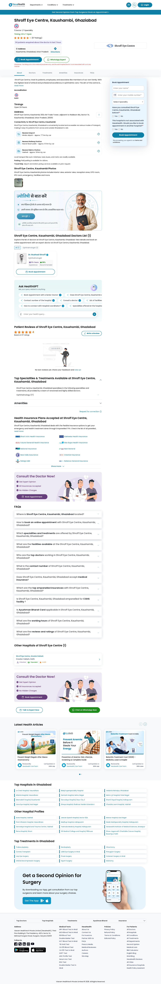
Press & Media (87, 944)
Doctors (32, 73)
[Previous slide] (140, 724)
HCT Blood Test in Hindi (68, 941)
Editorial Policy (110, 938)
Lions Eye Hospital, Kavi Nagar (27, 804)
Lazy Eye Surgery (22, 856)
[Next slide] (145, 724)
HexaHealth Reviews (134, 959)
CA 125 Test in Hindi (66, 950)
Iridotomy (109, 861)
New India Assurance (29, 455)
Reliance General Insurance (76, 461)
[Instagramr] (28, 944)
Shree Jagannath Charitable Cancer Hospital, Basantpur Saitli (123, 832)
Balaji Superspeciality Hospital (72, 790)
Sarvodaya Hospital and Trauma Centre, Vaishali (34, 827)
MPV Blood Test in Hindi (68, 929)
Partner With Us (88, 938)
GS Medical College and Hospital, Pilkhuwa (77, 831)
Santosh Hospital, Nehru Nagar (72, 795)
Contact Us (86, 932)
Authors (85, 950)
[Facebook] (16, 944)
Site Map (85, 956)
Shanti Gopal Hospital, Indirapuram (119, 800)
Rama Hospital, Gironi (24, 831)
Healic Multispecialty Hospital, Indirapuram (122, 822)
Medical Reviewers (89, 947)
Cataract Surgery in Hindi (115, 856)
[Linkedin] (24, 944)
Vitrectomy (110, 847)
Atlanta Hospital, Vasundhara (27, 795)
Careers (85, 953)
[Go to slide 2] (81, 774)
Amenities (63, 73)
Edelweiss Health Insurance (75, 436)
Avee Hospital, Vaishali (24, 818)
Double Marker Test (66, 938)
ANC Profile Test (65, 956)
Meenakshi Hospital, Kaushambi (28, 800)
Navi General (69, 449)
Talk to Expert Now (31, 710)
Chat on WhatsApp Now (86, 710)
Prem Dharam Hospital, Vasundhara (29, 822)
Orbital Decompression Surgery (28, 861)
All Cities (130, 962)
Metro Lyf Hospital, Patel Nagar (117, 795)
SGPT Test (63, 953)
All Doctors (131, 929)
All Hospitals (131, 932)
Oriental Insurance (72, 455)
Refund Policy (109, 932)
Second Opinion (133, 944)
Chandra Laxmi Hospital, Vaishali (118, 804)
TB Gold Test (64, 944)
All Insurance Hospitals (136, 965)
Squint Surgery (66, 861)
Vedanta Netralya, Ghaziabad (117, 790)
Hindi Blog (130, 956)
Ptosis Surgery (66, 856)
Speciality (28, 30)
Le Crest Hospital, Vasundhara (27, 790)
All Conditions (132, 935)
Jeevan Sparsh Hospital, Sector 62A (74, 818)
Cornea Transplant (23, 852)
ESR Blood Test (65, 935)
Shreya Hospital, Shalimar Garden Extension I (78, 804)
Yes (116, 116)
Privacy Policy (109, 929)
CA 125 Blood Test (66, 947)
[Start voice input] (94, 314)
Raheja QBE (25, 461)
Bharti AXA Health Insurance (32, 436)
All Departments (133, 941)
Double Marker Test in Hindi (67, 966)
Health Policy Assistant (136, 968)
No (122, 116)
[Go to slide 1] (79, 774)
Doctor (17, 30)
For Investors (87, 935)
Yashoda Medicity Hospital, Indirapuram (76, 827)
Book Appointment (37, 271)
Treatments (47, 73)
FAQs (92, 73)
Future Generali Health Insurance (34, 442)
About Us (85, 929)
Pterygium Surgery (113, 852)
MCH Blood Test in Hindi (68, 932)
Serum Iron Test (65, 959)
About (19, 73)
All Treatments (132, 938)
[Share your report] (21, 314)
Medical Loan (132, 947)
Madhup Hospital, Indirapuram (72, 822)
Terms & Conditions (112, 935)
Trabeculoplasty (22, 847)
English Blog (131, 953)
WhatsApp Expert (58, 59)
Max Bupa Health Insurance (76, 442)
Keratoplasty (66, 847)
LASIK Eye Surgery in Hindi (70, 852)
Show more (56, 466)
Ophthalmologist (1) (30, 248)
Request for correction (89, 411)
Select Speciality (120, 102)
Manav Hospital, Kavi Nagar (116, 818)
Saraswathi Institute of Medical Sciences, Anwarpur (125, 827)
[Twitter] (20, 944)
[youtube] (32, 944)
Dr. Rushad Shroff (37, 254)
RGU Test (62, 962)
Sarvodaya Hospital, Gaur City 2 (73, 800)
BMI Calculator (132, 950)
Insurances (78, 73)
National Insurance (28, 449)
